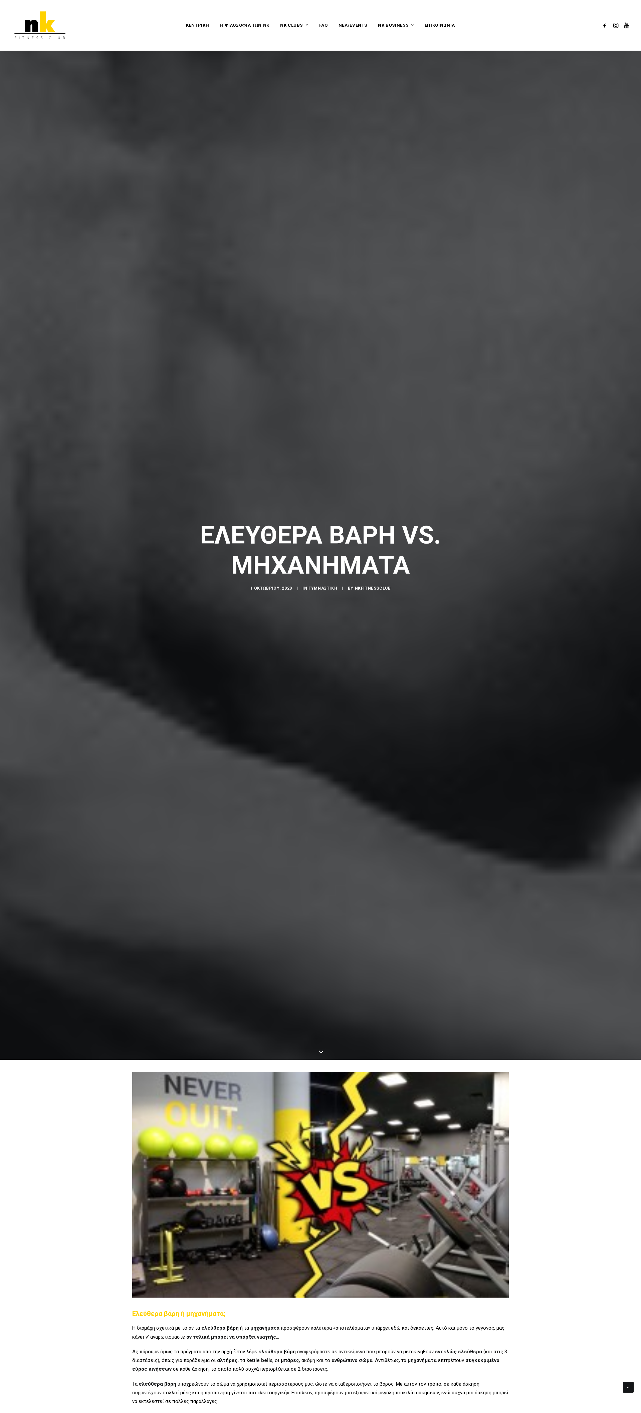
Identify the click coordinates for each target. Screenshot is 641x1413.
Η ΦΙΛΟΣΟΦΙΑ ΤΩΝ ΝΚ (244, 25)
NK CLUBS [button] (291, 25)
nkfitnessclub (373, 588)
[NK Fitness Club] (40, 25)
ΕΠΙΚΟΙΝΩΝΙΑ (440, 25)
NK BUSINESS (393, 25)
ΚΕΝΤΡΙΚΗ (197, 25)
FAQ (323, 25)
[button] (606, 25)
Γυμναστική (322, 588)
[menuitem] (197, 25)
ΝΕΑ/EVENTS (353, 25)
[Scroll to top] (628, 1387)
